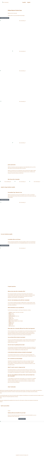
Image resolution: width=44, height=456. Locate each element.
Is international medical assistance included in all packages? (20, 352)
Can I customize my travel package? (15, 358)
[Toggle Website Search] (32, 2)
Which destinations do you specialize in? (16, 307)
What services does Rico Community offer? (16, 291)
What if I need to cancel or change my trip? (16, 367)
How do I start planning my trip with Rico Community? (18, 300)
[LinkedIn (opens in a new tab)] (37, 2)
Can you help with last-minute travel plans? (16, 337)
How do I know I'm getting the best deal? (16, 344)
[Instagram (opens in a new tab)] (35, 2)
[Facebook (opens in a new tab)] (34, 2)
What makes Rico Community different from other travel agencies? (21, 328)
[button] (1, 181)
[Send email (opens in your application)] (40, 2)
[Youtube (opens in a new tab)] (38, 2)
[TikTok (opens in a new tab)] (41, 2)
